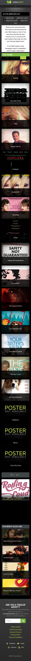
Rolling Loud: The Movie (12, 499)
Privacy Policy (15, 635)
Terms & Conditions (15, 637)
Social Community (15, 629)
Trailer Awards (15, 627)
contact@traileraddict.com (10, 614)
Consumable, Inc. (17, 656)
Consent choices (15, 632)
